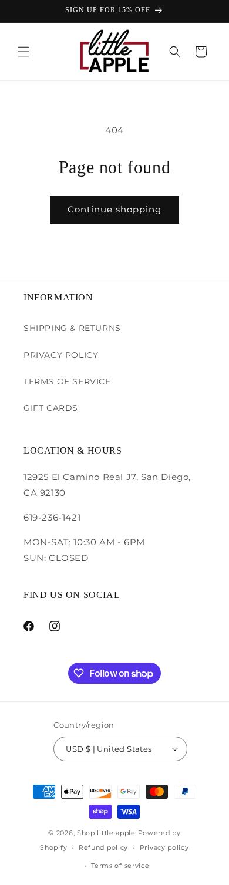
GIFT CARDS (50, 408)
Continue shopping (114, 209)
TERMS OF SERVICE (67, 381)
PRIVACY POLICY (60, 355)
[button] (23, 52)
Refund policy (103, 847)
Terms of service (120, 866)
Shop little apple (106, 833)
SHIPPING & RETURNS (72, 328)
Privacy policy (164, 847)
